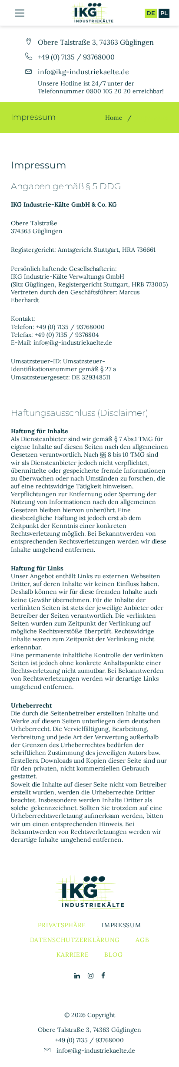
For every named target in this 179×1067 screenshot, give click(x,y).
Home (114, 118)
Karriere (72, 954)
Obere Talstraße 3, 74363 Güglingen (96, 42)
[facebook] (103, 976)
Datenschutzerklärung (75, 940)
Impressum (121, 925)
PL (164, 13)
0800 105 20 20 (108, 91)
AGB (142, 940)
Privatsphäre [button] (62, 925)
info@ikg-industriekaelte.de (83, 71)
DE (150, 13)
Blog (113, 954)
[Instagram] (90, 976)
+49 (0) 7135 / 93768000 (76, 57)
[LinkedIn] (77, 976)
